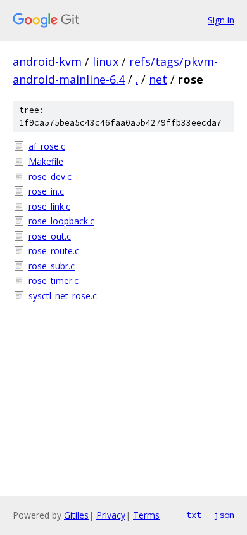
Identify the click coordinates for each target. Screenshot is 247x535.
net (158, 79)
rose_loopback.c (61, 221)
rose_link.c (49, 206)
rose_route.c (53, 251)
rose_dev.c (50, 177)
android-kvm (47, 61)
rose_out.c (49, 236)
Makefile (45, 161)
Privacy (110, 515)
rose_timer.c (53, 280)
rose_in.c (46, 191)
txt (193, 514)
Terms (146, 515)
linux (105, 61)
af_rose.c (46, 146)
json (224, 514)
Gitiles (76, 515)
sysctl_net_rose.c (62, 296)
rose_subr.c (51, 266)
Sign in (221, 20)
